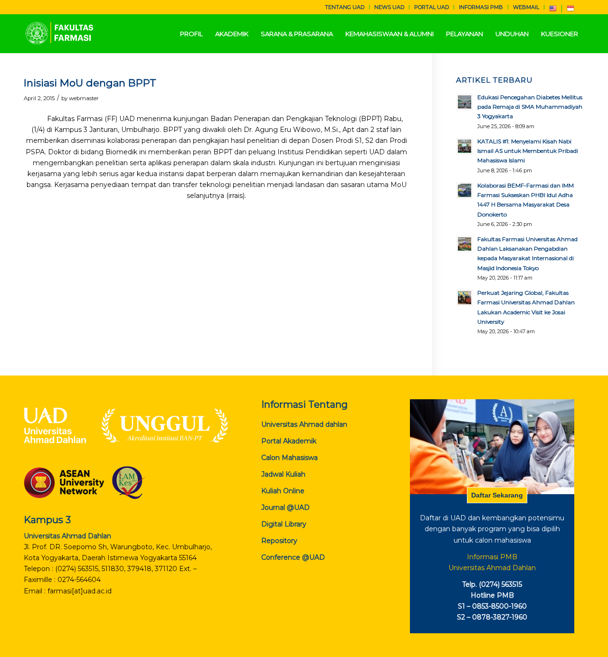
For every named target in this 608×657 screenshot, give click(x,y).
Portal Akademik (288, 441)
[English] (553, 10)
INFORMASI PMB (481, 7)
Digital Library (283, 524)
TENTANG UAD (344, 7)
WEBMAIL (526, 7)
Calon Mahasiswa (289, 457)
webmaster (84, 98)
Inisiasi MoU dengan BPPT (90, 83)
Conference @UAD (293, 557)
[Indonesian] (570, 10)
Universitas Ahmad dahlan (304, 424)
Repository (279, 540)
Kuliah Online (282, 491)
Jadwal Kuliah (283, 474)
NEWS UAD (389, 7)
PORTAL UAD (431, 7)
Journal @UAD (285, 507)
